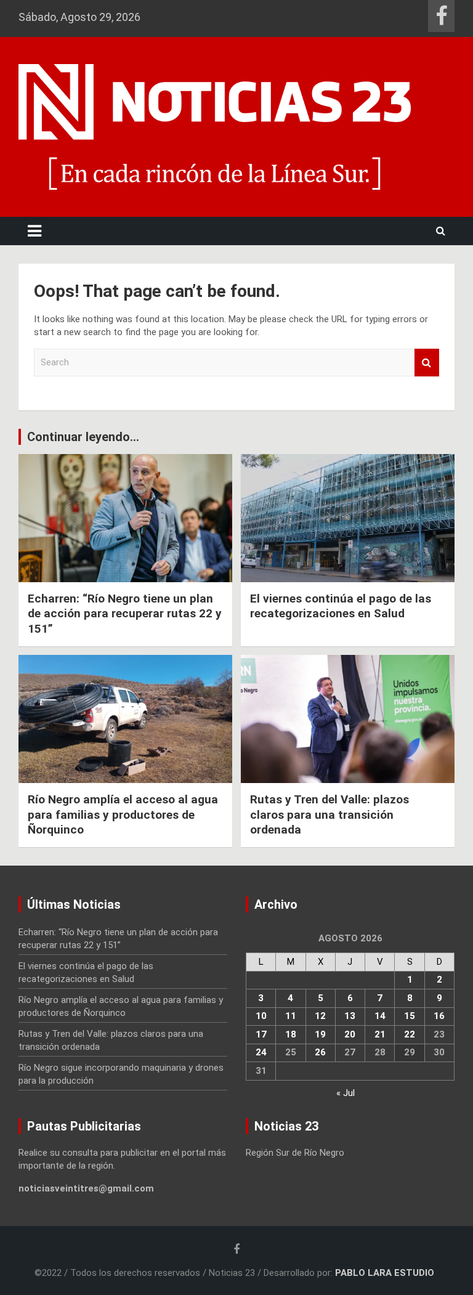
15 (409, 1015)
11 (290, 1015)
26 (320, 1052)
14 (380, 1015)
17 (261, 1034)
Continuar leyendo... (83, 436)
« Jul (345, 1092)
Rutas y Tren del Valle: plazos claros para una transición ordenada (329, 814)
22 (409, 1034)
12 (320, 1015)
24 (261, 1052)
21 (380, 1034)
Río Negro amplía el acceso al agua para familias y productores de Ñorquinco (123, 814)
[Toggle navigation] (34, 231)
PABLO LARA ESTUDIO (384, 1272)
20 (349, 1034)
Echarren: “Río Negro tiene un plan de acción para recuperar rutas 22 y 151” (125, 613)
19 (320, 1034)
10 (261, 1015)
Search (426, 362)
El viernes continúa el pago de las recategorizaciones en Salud (340, 606)
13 (349, 1015)
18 (290, 1034)
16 (439, 1015)
